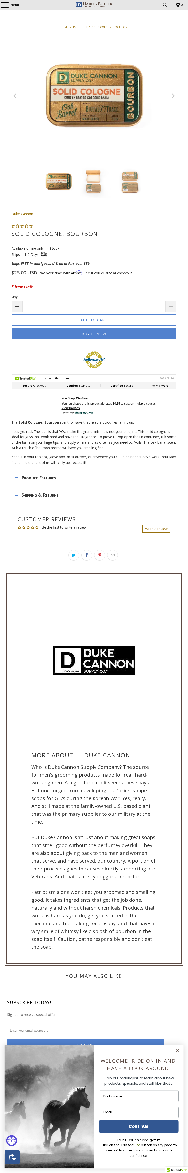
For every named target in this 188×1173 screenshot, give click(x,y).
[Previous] (15, 95)
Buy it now (94, 333)
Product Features (38, 477)
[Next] (173, 95)
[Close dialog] (178, 1051)
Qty (15, 296)
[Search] (165, 5)
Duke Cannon (22, 213)
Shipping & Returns (40, 495)
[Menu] (2, 5)
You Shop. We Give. (75, 398)
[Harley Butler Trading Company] (94, 5)
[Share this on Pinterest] (99, 555)
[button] (22, 226)
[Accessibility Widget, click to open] (11, 1140)
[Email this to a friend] (112, 555)
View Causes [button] (71, 408)
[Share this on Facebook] (86, 555)
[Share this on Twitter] (73, 555)
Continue (139, 1126)
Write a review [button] (156, 528)
